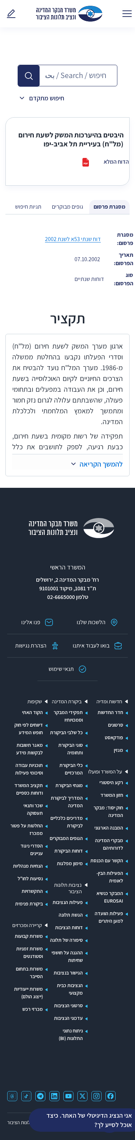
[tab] (109, 207)
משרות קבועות (29, 936)
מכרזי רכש (32, 1009)
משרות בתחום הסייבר (29, 973)
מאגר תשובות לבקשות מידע (29, 749)
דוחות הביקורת (68, 851)
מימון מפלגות (70, 863)
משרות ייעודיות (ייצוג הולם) (28, 993)
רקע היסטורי (111, 782)
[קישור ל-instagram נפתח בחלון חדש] (96, 1096)
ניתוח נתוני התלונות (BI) (71, 1034)
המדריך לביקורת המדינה (67, 802)
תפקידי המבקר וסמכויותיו (68, 716)
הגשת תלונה (71, 915)
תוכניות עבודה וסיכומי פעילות (29, 769)
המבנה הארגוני (108, 828)
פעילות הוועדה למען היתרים (109, 917)
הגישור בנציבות (68, 972)
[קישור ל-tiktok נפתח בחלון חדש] (26, 1096)
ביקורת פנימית (29, 903)
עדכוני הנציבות (68, 1018)
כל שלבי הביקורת (66, 732)
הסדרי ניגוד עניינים (32, 849)
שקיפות (34, 701)
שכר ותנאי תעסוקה (33, 809)
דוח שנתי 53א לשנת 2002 (73, 239)
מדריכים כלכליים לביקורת (66, 822)
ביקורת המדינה (67, 701)
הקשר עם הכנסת (106, 860)
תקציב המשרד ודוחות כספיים (28, 789)
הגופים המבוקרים (66, 838)
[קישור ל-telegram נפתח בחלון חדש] (40, 1096)
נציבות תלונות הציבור (68, 888)
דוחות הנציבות (69, 927)
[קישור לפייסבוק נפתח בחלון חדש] (110, 1096)
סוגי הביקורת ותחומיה (70, 749)
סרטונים (115, 725)
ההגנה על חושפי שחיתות (67, 956)
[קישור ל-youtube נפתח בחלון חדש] (68, 1096)
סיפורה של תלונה (66, 940)
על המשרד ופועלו (105, 771)
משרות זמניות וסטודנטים (29, 952)
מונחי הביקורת (69, 785)
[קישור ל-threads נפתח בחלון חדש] (12, 1096)
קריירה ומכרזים (27, 925)
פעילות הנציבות (68, 902)
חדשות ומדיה (109, 701)
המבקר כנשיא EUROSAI (109, 897)
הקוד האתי (32, 712)
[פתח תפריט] (127, 13)
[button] (29, 76)
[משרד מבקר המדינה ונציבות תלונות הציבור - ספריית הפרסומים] (69, 14)
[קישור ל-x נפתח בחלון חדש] (82, 1096)
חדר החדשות (110, 712)
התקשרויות (32, 891)
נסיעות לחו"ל (30, 878)
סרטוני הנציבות (68, 1005)
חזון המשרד (111, 795)
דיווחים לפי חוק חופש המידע (28, 729)
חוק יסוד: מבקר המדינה (108, 811)
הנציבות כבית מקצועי (70, 989)
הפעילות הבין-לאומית (109, 877)
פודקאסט (114, 737)
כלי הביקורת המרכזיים (71, 769)
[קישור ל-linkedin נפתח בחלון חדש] (54, 1096)
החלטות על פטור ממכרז (26, 829)
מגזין (118, 750)
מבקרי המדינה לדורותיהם (109, 844)
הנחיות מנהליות (28, 866)
